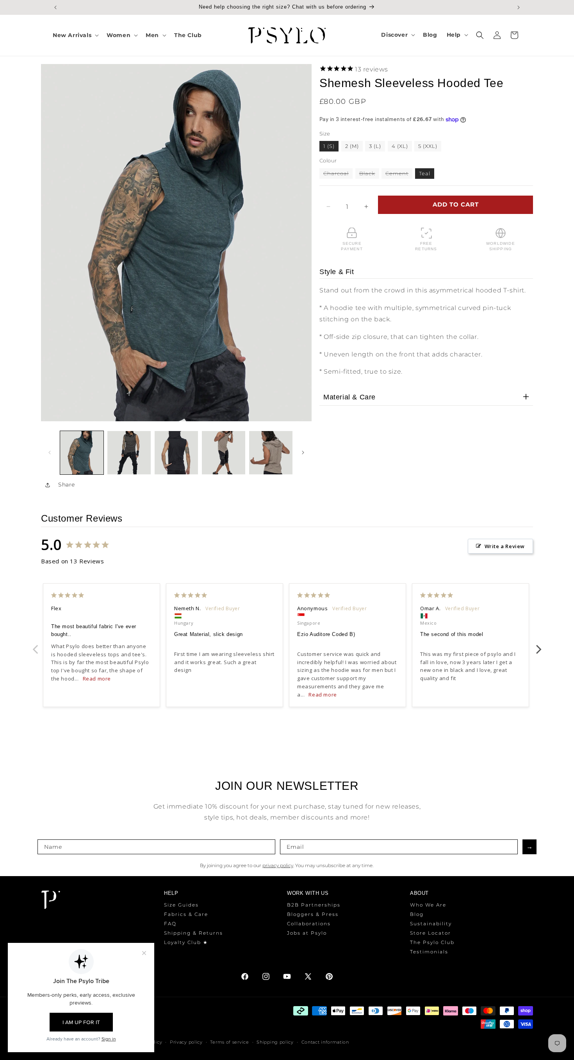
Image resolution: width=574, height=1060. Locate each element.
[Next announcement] (518, 7)
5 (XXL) (427, 146)
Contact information (325, 1042)
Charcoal (338, 174)
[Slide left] (49, 452)
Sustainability (431, 923)
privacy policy (277, 865)
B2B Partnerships (313, 905)
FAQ (170, 923)
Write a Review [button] (505, 546)
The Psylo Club (432, 942)
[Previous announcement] (55, 7)
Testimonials (429, 952)
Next (539, 645)
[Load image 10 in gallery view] (223, 452)
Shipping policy (275, 1042)
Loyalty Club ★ (186, 942)
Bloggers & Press (313, 914)
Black (369, 174)
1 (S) (329, 146)
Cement (398, 174)
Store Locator (430, 933)
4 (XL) (400, 146)
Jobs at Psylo (307, 933)
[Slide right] (303, 452)
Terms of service (229, 1042)
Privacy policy (186, 1042)
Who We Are (428, 905)
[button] (75, 35)
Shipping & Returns (193, 933)
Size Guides (181, 905)
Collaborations (309, 923)
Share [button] (66, 484)
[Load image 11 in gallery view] (270, 452)
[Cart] (514, 35)
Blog (417, 914)
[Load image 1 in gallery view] (81, 452)
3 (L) (375, 146)
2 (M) (352, 146)
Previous (35, 645)
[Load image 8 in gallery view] (176, 452)
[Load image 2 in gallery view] (129, 452)
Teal (424, 173)
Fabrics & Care (186, 914)
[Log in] (497, 35)
